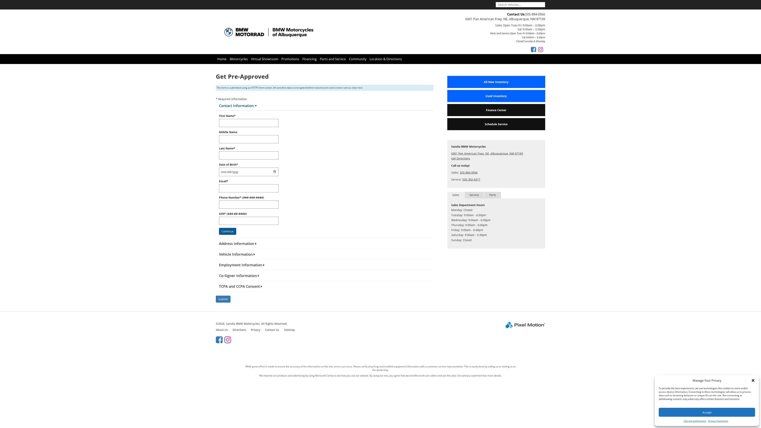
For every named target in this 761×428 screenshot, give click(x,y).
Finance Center (496, 110)
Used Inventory (496, 96)
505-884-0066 (535, 14)
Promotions (290, 59)
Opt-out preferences (695, 421)
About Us (222, 330)
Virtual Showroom (264, 59)
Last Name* (227, 148)
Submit (223, 299)
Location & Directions (386, 59)
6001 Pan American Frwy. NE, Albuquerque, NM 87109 (505, 19)
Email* (223, 181)
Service (474, 195)
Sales (455, 195)
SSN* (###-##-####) (233, 214)
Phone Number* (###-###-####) (241, 197)
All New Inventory (496, 82)
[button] (753, 380)
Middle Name (228, 132)
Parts (492, 195)
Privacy (255, 330)
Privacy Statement (718, 421)
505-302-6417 (471, 179)
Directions (239, 330)
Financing (309, 59)
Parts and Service (333, 59)
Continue (228, 231)
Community (357, 59)
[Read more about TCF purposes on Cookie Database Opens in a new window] (533, 49)
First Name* (227, 116)
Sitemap (289, 330)
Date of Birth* (228, 164)
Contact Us (272, 330)
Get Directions (460, 158)
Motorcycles (239, 59)
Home (222, 59)
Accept (706, 412)
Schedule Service (496, 124)
